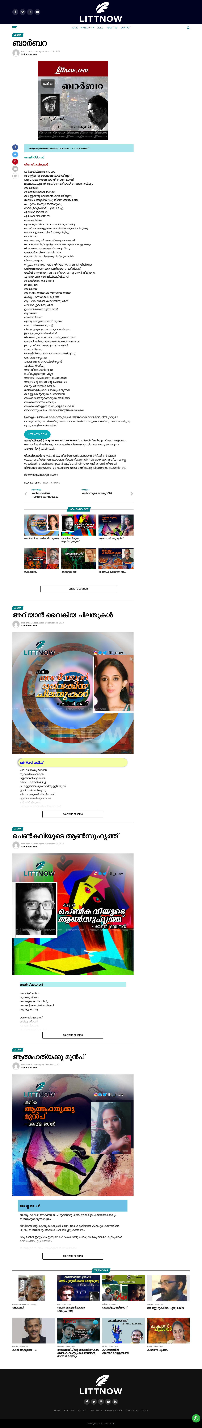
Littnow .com (30, 54)
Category (87, 28)
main (57, 483)
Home (74, 28)
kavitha (48, 483)
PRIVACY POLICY (113, 1410)
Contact (126, 28)
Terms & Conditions (136, 1410)
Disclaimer (96, 1410)
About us (112, 28)
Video (100, 28)
